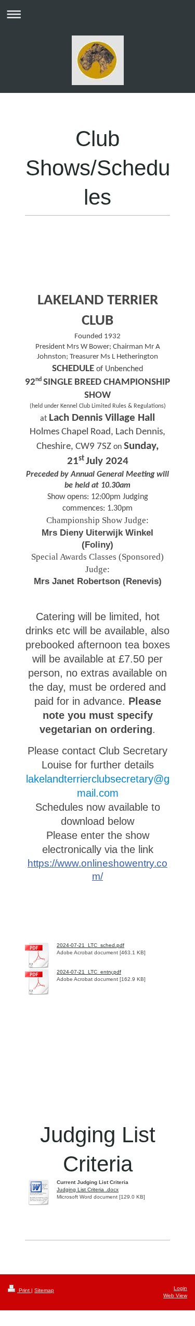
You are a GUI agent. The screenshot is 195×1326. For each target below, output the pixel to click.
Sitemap (44, 1290)
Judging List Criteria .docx (88, 1189)
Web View (175, 1295)
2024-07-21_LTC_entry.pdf (89, 972)
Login (180, 1288)
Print (24, 1290)
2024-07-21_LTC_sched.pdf (90, 945)
